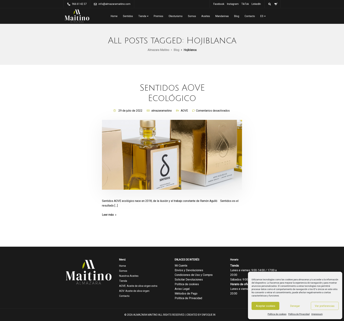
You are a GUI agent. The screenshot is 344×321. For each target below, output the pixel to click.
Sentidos (128, 16)
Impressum (317, 314)
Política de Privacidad (299, 314)
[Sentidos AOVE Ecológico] (172, 159)
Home (114, 16)
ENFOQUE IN (208, 314)
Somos (192, 16)
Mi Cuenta (181, 265)
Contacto (250, 16)
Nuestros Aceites (128, 275)
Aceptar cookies (265, 306)
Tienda (142, 16)
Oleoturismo (176, 16)
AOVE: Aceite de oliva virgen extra (138, 285)
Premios (158, 16)
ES (261, 16)
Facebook (218, 4)
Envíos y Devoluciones (189, 270)
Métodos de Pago (186, 293)
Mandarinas (222, 16)
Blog (236, 16)
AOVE (184, 110)
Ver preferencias (325, 306)
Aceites (205, 16)
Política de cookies (277, 314)
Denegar (295, 306)
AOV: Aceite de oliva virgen (134, 290)
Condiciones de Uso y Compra (193, 275)
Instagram (233, 4)
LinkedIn (256, 4)
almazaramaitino (161, 110)
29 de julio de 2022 (130, 110)
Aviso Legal (182, 289)
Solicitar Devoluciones (189, 279)
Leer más (108, 214)
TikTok (245, 4)
